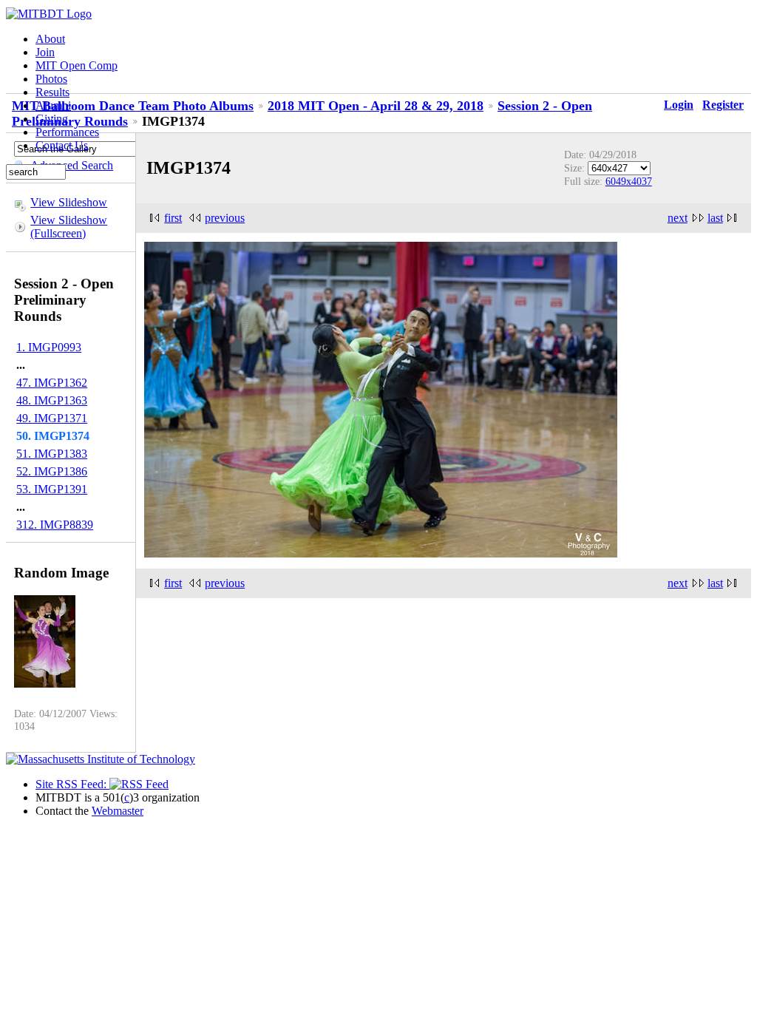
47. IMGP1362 (51, 382)
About (50, 39)
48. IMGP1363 (51, 400)
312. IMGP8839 (54, 524)
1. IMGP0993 (48, 347)
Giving (51, 118)
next (678, 217)
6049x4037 (628, 181)
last (715, 217)
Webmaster (117, 810)
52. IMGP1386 (51, 471)
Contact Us (61, 145)
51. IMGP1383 (51, 453)
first (173, 217)
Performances (67, 132)
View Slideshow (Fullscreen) (68, 227)
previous (225, 217)
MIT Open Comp (76, 65)
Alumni (53, 105)
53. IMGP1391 (51, 489)
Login (678, 104)
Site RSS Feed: (72, 784)
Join (45, 52)
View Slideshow (68, 202)
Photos (51, 78)
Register (723, 104)
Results (52, 92)
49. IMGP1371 (51, 418)
